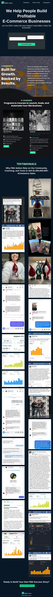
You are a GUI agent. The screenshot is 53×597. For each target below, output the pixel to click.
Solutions (26, 2)
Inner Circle (36, 2)
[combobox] (35, 37)
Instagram (46, 2)
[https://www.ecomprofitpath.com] (6, 2)
